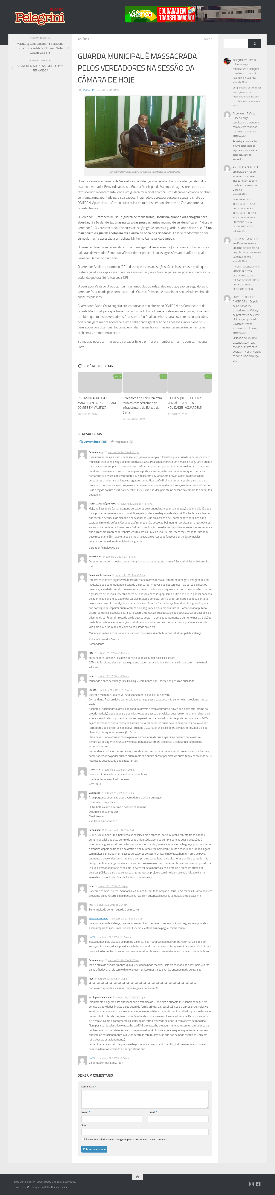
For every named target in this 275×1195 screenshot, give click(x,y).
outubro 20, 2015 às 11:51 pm (136, 503)
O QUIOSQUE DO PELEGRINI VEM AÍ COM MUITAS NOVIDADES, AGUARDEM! (185, 402)
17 (119, 376)
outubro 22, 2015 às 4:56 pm (113, 978)
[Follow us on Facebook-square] (258, 1184)
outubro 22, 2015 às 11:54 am (115, 937)
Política (83, 39)
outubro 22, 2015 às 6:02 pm (131, 997)
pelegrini (89, 89)
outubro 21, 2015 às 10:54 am (113, 676)
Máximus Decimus (98, 918)
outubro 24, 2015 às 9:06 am (114, 1058)
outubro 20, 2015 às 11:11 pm (123, 452)
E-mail (152, 1112)
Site (83, 1125)
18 (210, 39)
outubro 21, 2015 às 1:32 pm (120, 793)
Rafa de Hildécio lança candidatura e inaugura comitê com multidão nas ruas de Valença (246, 68)
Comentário (88, 1086)
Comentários (95, 441)
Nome (85, 1112)
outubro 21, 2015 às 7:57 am (121, 556)
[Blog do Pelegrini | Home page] (39, 16)
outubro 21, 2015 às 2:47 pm (123, 830)
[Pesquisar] (254, 43)
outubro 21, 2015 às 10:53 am (113, 653)
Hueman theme (59, 1187)
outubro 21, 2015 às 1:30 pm (120, 769)
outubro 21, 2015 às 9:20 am (130, 575)
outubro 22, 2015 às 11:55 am (123, 960)
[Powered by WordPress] (28, 1187)
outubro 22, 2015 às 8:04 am (112, 904)
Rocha (92, 937)
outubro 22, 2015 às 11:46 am (127, 918)
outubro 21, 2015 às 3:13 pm (113, 886)
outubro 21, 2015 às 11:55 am (116, 690)
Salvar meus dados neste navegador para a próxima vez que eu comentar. (127, 1139)
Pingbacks (123, 441)
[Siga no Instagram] (251, 1184)
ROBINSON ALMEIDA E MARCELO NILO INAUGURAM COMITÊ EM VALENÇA (97, 402)
